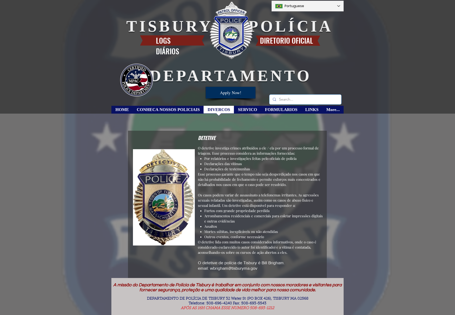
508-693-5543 (253, 303)
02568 (302, 299)
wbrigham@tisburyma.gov (233, 268)
